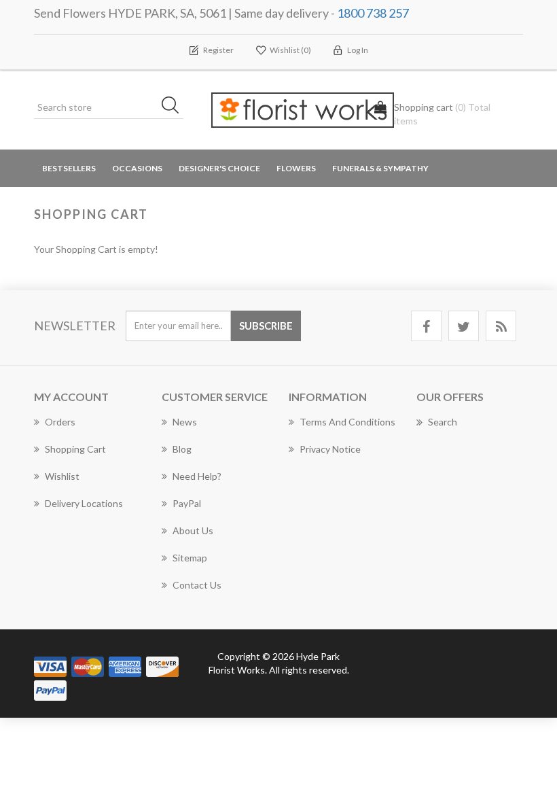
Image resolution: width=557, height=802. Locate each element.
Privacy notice (330, 449)
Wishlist (62, 476)
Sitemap (190, 557)
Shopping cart (75, 449)
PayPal (187, 503)
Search (442, 422)
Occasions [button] (137, 168)
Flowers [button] (296, 168)
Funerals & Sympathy (380, 168)
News (185, 422)
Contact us (197, 585)
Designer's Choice (219, 168)
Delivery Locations (84, 503)
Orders (60, 422)
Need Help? (197, 476)
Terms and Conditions (347, 422)
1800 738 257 (373, 12)
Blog (182, 449)
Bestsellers (69, 168)
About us (193, 530)
